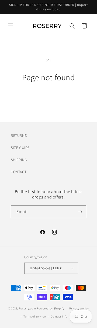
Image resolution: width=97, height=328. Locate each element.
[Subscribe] (80, 211)
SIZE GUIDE (20, 147)
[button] (11, 26)
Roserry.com (27, 308)
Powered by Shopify (50, 308)
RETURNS (19, 135)
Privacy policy (79, 308)
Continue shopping (48, 96)
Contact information (64, 316)
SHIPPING (19, 159)
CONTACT (18, 171)
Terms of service (34, 316)
